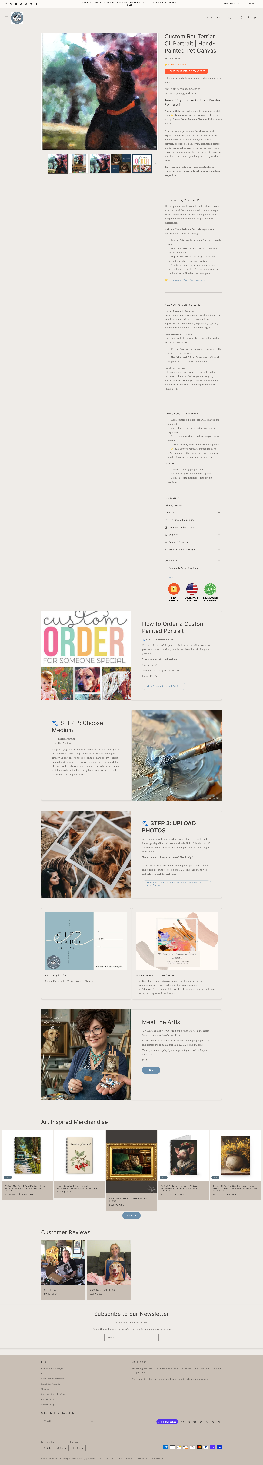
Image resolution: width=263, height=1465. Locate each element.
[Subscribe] (155, 1337)
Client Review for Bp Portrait (103, 1290)
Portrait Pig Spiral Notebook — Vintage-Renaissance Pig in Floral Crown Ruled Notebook (179, 1188)
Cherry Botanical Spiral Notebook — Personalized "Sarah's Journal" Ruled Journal (78, 1187)
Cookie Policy (47, 1404)
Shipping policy (139, 1458)
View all (131, 1215)
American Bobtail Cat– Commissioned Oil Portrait (128, 1199)
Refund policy (95, 1458)
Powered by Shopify (79, 1459)
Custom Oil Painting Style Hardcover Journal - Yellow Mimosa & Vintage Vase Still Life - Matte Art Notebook (235, 1188)
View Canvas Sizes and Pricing (164, 686)
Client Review (50, 1290)
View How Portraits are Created (155, 975)
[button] (6, 17)
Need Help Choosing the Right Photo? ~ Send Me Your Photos (174, 884)
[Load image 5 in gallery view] (142, 164)
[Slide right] (156, 164)
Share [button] (170, 577)
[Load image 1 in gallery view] (58, 164)
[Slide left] (44, 164)
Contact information (155, 1458)
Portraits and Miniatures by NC (59, 1459)
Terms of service (124, 1458)
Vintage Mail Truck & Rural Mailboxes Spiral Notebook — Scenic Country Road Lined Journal (25, 1188)
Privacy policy (109, 1458)
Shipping (45, 1389)
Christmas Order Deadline (53, 1394)
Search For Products (50, 1384)
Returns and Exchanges (52, 1368)
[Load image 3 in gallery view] (100, 164)
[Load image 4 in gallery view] (121, 164)
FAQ (43, 1373)
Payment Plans (48, 1399)
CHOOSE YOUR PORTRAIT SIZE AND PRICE (186, 71)
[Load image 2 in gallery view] (79, 164)
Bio (151, 1070)
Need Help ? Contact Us (52, 1378)
